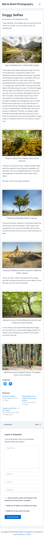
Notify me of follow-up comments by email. (22, 505)
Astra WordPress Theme (22, 534)
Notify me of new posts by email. (18, 511)
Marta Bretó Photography (17, 4)
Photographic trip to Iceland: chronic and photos (29, 398)
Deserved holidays (8, 396)
